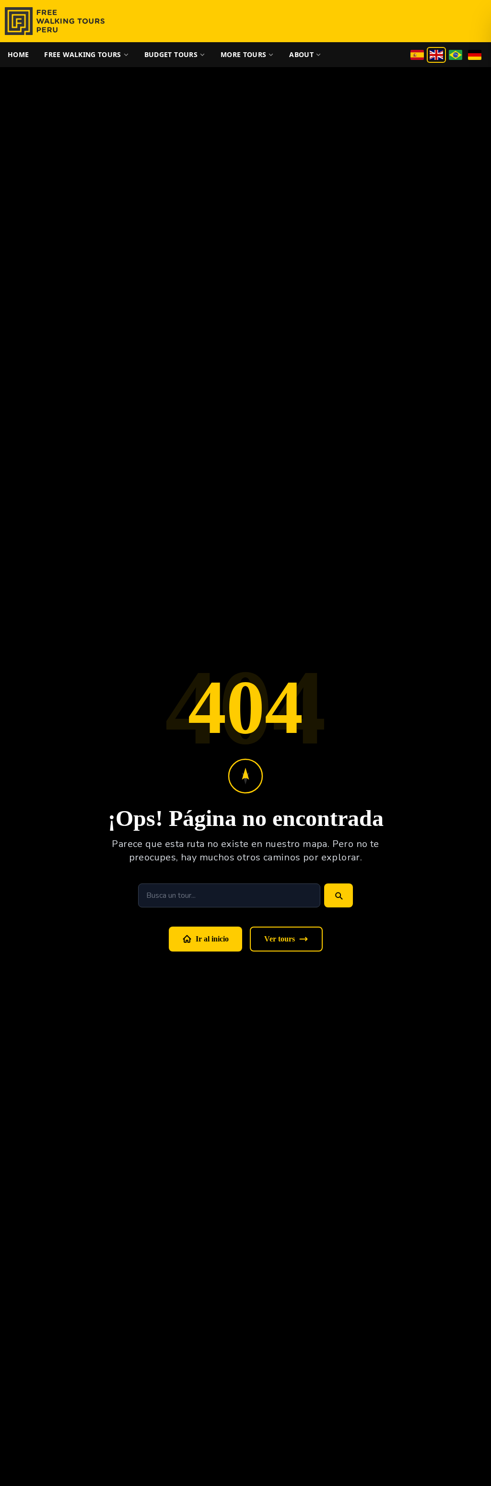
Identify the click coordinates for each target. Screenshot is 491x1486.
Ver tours (279, 939)
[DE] (474, 55)
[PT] (455, 55)
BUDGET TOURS (171, 54)
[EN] (436, 55)
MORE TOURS (244, 54)
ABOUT (301, 54)
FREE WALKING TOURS (82, 54)
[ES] (417, 55)
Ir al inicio (212, 939)
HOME (18, 54)
